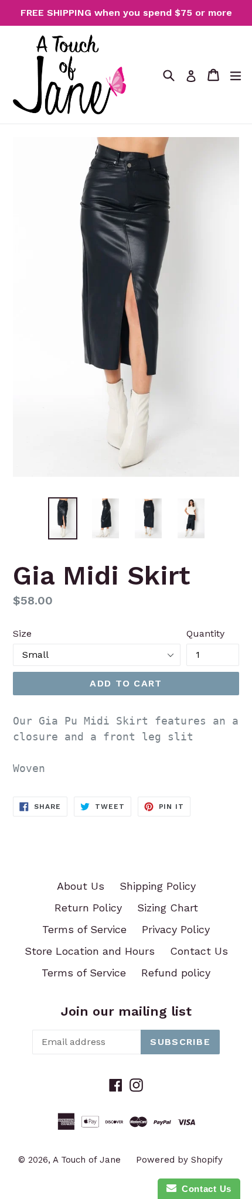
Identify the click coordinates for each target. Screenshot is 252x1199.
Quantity (205, 633)
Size (22, 633)
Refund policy (175, 972)
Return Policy (88, 907)
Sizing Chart (167, 907)
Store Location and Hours (90, 951)
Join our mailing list (126, 1011)
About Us (80, 886)
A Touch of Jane (87, 1159)
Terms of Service (84, 929)
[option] (62, 518)
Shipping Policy (158, 886)
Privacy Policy (176, 929)
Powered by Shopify (179, 1159)
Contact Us (199, 951)
